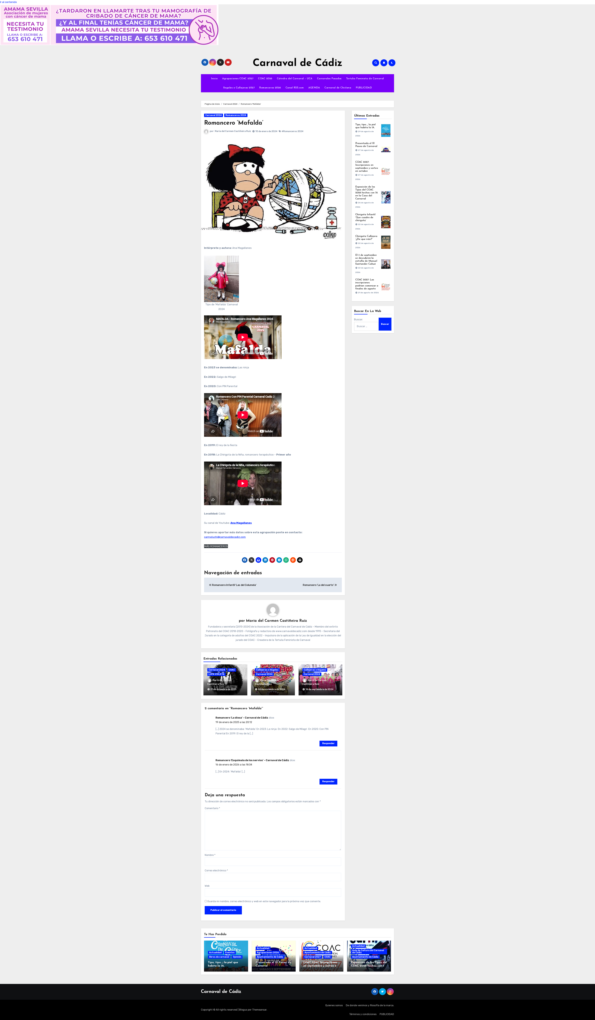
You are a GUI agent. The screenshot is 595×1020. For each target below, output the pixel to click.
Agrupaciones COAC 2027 (237, 78)
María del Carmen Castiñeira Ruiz (233, 131)
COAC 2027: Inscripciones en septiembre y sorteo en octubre (320, 966)
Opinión (237, 957)
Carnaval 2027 (312, 957)
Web (207, 885)
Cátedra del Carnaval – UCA (294, 78)
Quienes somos (334, 1005)
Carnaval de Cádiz (297, 63)
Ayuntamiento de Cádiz (270, 957)
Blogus (243, 1009)
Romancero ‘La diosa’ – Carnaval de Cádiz (242, 717)
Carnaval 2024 (213, 115)
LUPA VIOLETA (216, 674)
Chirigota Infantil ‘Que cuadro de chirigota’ (365, 217)
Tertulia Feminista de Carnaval (365, 78)
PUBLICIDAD (364, 88)
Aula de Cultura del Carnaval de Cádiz (368, 951)
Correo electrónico (216, 870)
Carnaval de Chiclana (337, 88)
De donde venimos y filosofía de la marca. (370, 1005)
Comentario (212, 808)
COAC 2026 (265, 78)
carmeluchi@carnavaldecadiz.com (225, 536)
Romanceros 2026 (270, 88)
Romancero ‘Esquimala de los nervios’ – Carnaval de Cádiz (252, 760)
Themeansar (259, 1009)
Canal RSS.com (295, 88)
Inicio (214, 78)
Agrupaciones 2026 (268, 952)
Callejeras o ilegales (267, 670)
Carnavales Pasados (329, 78)
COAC (232, 670)
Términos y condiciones (363, 1014)
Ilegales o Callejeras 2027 (239, 88)
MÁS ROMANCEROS (216, 546)
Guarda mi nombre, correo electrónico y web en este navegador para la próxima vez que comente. (264, 901)
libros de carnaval (219, 957)
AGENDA (314, 88)
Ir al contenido (8, 2)
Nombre (210, 855)
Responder (328, 743)
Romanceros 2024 (235, 115)
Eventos (230, 952)
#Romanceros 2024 (292, 131)
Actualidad (215, 952)
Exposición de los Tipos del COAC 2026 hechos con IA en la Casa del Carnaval (366, 193)
